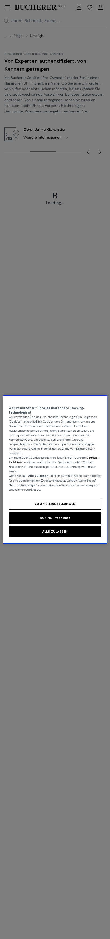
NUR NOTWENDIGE (55, 518)
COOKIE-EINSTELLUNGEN (55, 504)
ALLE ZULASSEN (55, 531)
